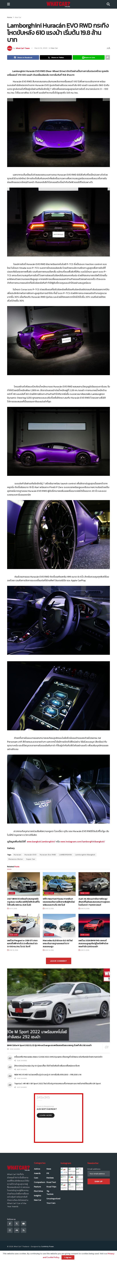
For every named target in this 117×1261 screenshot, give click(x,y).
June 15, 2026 (84, 950)
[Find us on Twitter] (16, 1223)
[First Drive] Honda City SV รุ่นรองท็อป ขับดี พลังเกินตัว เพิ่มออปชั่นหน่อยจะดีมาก (47, 1065)
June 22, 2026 (49, 908)
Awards (37, 1173)
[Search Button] (108, 4)
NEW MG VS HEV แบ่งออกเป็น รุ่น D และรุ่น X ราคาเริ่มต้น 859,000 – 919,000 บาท (47, 1074)
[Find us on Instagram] (10, 1230)
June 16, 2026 (84, 908)
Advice (37, 1168)
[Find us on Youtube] (23, 1223)
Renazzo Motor (16, 859)
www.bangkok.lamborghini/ (41, 841)
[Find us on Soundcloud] (16, 1230)
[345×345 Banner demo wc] (58, 1117)
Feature (37, 1186)
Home (9, 17)
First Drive (38, 1191)
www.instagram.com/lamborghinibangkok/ (82, 841)
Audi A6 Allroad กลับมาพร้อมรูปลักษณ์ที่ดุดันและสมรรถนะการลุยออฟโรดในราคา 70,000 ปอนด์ (94, 901)
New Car (18, 17)
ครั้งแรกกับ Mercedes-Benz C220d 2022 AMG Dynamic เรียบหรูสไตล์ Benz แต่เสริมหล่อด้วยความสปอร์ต (58, 1056)
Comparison (39, 1182)
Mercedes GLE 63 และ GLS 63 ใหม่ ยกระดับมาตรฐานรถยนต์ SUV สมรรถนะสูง (58, 943)
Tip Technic (50, 1193)
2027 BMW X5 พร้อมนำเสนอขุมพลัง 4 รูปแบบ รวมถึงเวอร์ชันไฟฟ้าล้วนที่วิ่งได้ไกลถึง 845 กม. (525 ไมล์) (23, 901)
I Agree (67, 1257)
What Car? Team (23, 48)
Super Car (30, 859)
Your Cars (51, 1203)
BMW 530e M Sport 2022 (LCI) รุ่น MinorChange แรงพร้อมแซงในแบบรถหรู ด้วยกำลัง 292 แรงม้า (49, 1045)
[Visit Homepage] (58, 4)
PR (48, 1173)
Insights (37, 1195)
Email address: (94, 1169)
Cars (11, 893)
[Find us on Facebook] (10, 1223)
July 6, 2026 (13, 908)
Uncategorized (53, 1198)
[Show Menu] (8, 4)
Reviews (50, 1177)
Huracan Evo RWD (48, 854)
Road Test (51, 1182)
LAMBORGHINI (65, 854)
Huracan (17, 854)
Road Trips (51, 1186)
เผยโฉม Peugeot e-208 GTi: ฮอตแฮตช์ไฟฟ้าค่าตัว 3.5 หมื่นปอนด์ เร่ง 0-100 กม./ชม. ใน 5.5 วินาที (22, 943)
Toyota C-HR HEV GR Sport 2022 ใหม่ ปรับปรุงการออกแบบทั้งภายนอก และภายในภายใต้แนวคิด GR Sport (58, 1083)
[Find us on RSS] (23, 1230)
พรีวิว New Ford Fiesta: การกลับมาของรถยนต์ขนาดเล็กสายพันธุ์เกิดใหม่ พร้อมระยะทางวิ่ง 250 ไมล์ (59, 901)
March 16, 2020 (41, 48)
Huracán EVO (31, 854)
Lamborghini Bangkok (85, 854)
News (49, 1168)
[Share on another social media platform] (107, 57)
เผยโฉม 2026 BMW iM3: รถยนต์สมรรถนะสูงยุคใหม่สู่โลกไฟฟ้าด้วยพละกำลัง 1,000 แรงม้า (93, 943)
